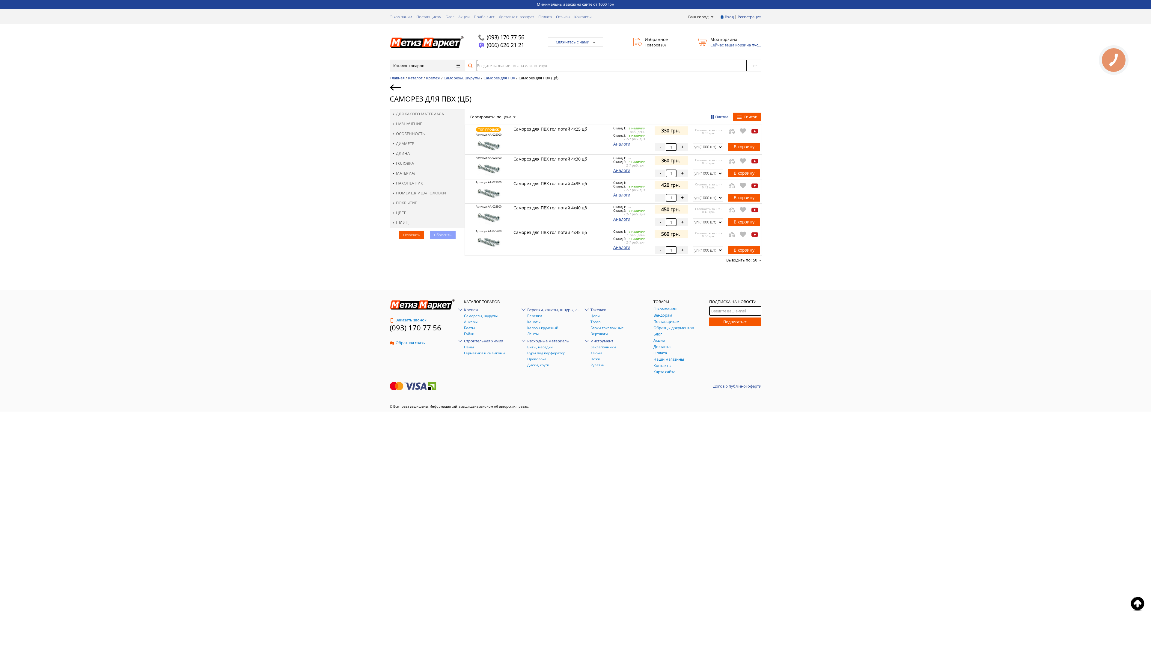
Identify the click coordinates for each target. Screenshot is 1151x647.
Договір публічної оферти (737, 386)
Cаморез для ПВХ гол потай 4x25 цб (550, 129)
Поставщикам (429, 16)
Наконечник (409, 183)
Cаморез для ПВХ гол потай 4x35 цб (550, 183)
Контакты (582, 16)
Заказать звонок (411, 320)
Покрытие (406, 202)
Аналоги (621, 144)
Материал (406, 173)
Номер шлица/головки (421, 193)
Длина (403, 153)
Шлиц (402, 222)
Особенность (410, 133)
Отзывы (563, 16)
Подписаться (735, 321)
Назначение (409, 123)
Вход (729, 16)
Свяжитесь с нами (572, 42)
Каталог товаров (408, 65)
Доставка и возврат (516, 16)
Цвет (401, 212)
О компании (401, 16)
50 (755, 260)
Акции (464, 16)
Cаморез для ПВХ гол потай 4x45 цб (550, 232)
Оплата (545, 16)
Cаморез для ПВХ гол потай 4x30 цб (550, 159)
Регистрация (749, 16)
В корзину (744, 146)
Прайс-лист (484, 16)
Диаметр (405, 143)
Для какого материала (420, 114)
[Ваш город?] (711, 16)
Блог (450, 16)
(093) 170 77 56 (505, 37)
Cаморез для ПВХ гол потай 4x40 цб (550, 208)
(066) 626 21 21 (505, 45)
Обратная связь (410, 342)
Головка (405, 163)
